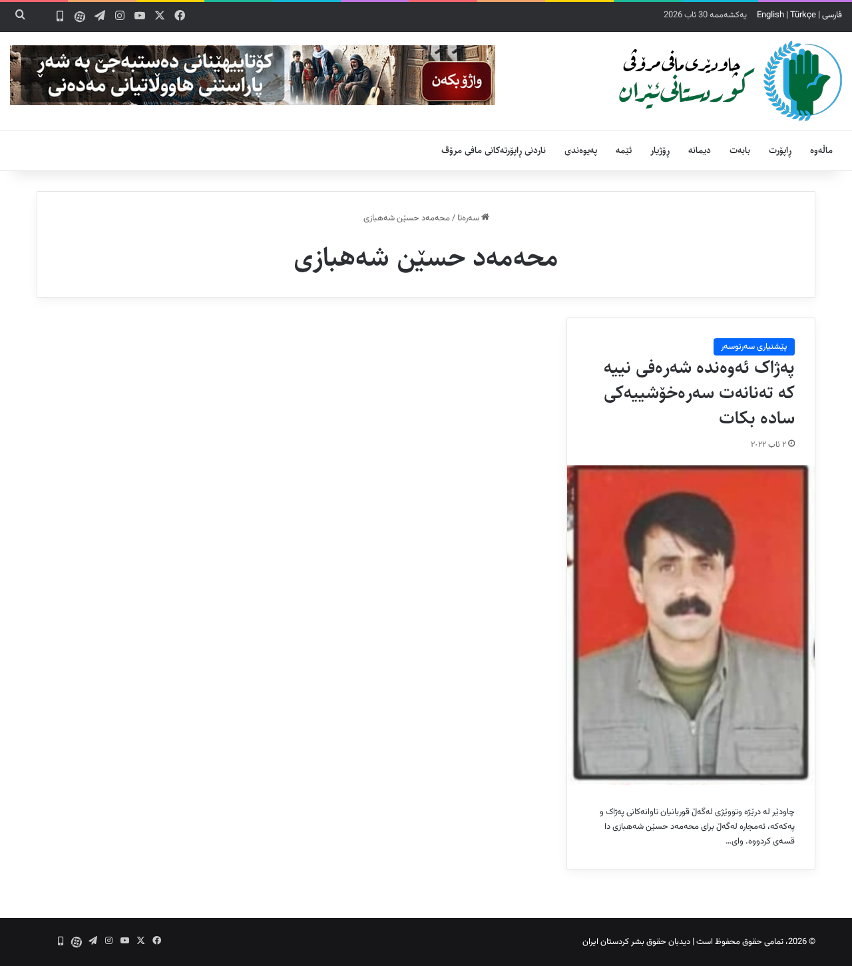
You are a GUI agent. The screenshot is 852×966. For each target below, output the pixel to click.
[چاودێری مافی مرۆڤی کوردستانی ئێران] (730, 81)
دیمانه (699, 150)
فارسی (832, 15)
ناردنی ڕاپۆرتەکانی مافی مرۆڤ (493, 150)
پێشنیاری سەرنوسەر (754, 347)
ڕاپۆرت (780, 150)
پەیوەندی (580, 150)
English (770, 15)
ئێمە (624, 150)
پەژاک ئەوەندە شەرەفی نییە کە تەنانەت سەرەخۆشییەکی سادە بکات (699, 393)
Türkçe (803, 15)
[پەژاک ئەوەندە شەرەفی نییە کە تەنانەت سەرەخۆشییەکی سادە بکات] (691, 625)
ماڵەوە (821, 150)
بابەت (740, 150)
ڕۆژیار (660, 150)
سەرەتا (469, 218)
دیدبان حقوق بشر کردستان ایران (636, 942)
